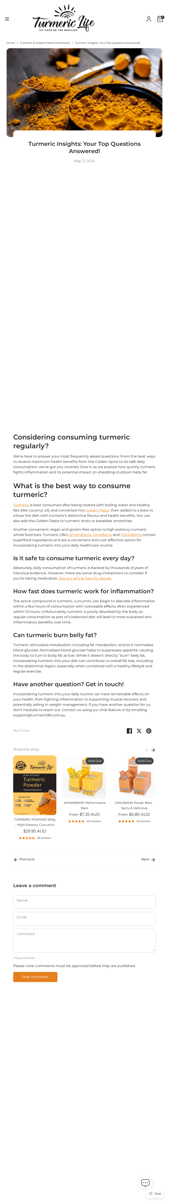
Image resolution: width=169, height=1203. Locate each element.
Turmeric (21, 505)
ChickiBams (131, 535)
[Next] (153, 750)
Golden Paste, (98, 510)
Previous (26, 859)
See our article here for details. (85, 578)
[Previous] (147, 750)
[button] (145, 1183)
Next (146, 859)
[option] (31, 799)
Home (11, 42)
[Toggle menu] (7, 18)
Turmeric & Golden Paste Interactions (45, 42)
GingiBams (102, 535)
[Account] (148, 17)
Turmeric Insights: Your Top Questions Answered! (107, 42)
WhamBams (80, 535)
